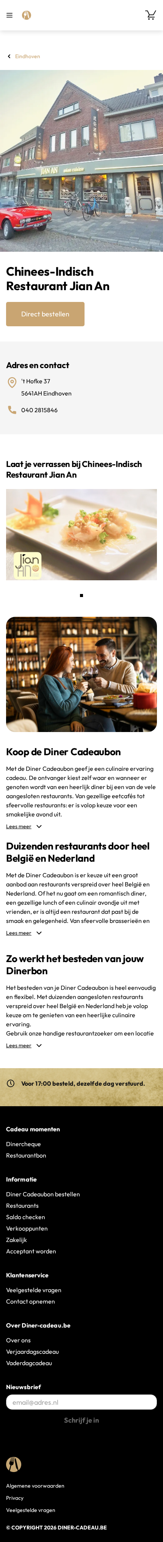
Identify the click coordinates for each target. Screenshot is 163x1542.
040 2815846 (39, 410)
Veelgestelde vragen (33, 1290)
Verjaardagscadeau (32, 1351)
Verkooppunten (27, 1228)
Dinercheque (23, 1144)
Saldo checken (25, 1217)
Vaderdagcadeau (29, 1363)
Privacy (15, 1497)
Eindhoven (27, 56)
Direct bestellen (45, 314)
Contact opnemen (30, 1301)
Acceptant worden (31, 1251)
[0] (151, 15)
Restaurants (22, 1205)
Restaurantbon (26, 1155)
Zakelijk (16, 1239)
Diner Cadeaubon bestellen (43, 1194)
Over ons (18, 1340)
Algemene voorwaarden (35, 1485)
